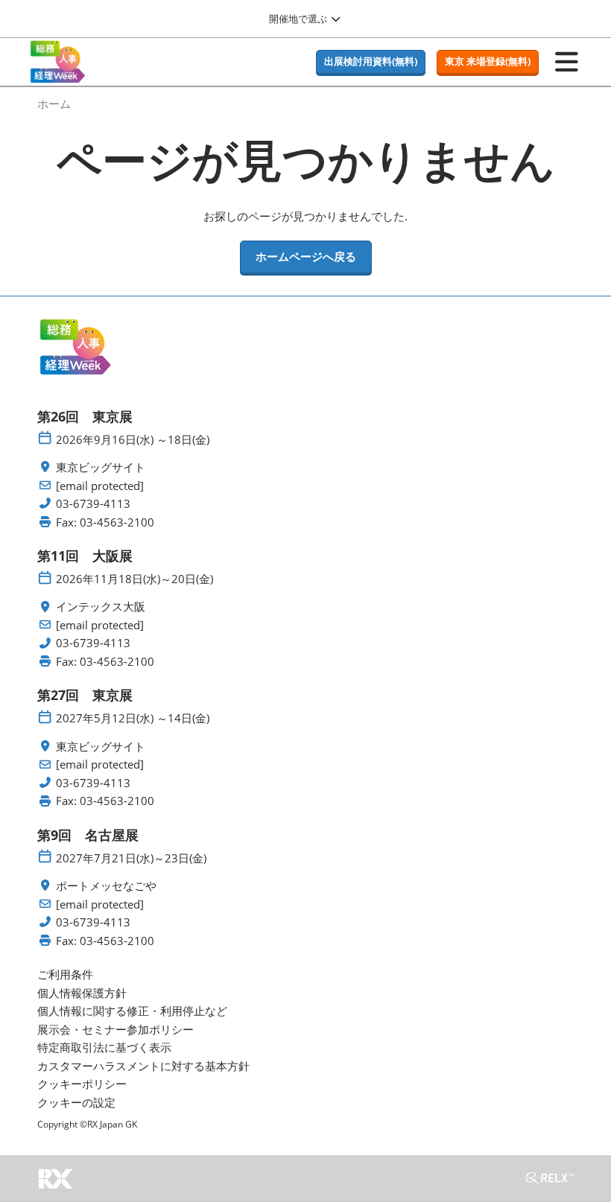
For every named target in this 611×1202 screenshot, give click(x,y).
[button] (370, 62)
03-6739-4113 (93, 504)
